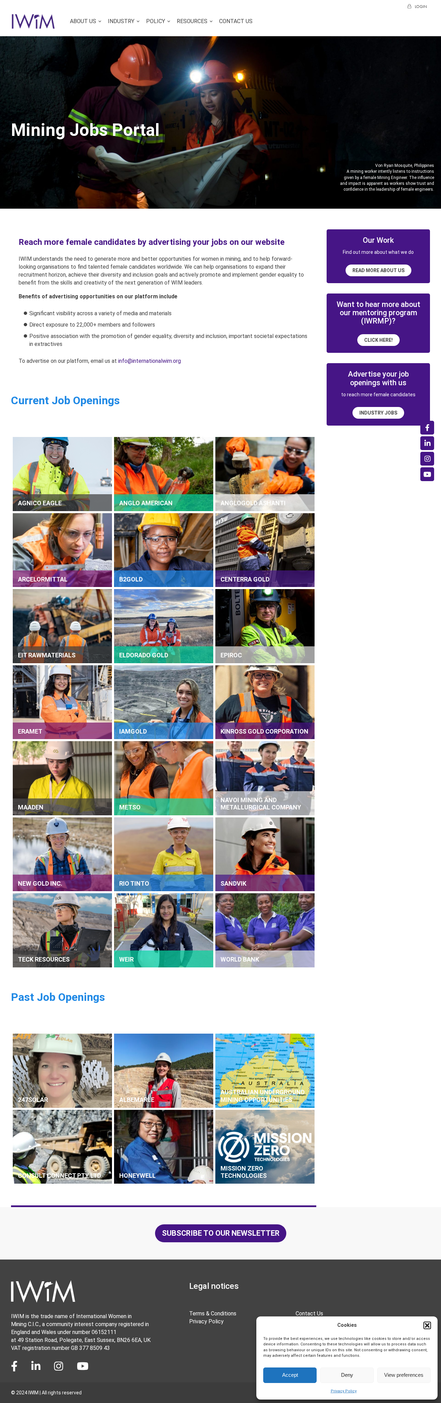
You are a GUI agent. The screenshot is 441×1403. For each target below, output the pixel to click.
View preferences (403, 1375)
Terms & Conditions (212, 1313)
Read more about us (378, 270)
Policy (155, 21)
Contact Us (236, 21)
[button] (427, 1325)
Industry (121, 21)
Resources (192, 21)
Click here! (378, 340)
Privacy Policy (344, 1391)
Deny (347, 1375)
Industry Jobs (378, 413)
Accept (290, 1375)
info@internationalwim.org (149, 361)
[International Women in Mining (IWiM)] (33, 25)
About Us (83, 21)
